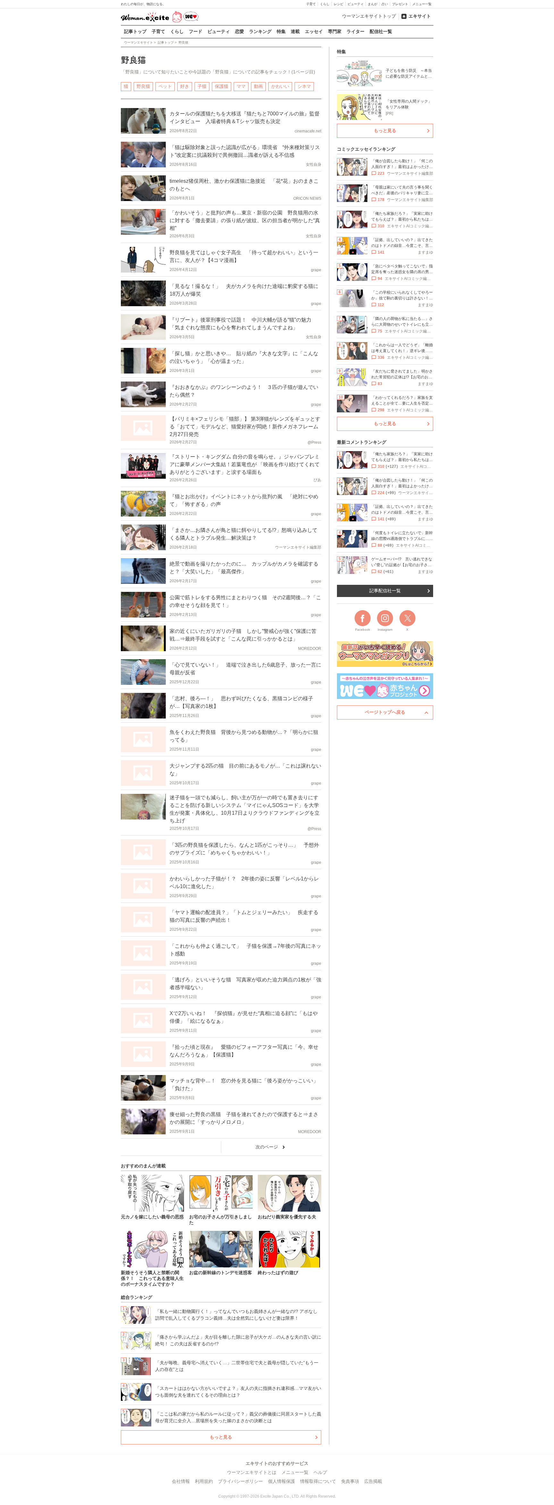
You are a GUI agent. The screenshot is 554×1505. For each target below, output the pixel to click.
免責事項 (350, 1481)
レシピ (338, 4)
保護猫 (221, 86)
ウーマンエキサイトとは (251, 1472)
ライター (356, 31)
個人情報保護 (281, 1481)
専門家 (334, 31)
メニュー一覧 (422, 4)
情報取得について (318, 1481)
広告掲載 (373, 1481)
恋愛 (239, 31)
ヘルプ (320, 1472)
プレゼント (400, 4)
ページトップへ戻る (385, 712)
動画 (258, 86)
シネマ (304, 86)
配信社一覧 (381, 31)
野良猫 (143, 86)
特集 (281, 31)
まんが (372, 4)
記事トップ (135, 31)
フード (195, 31)
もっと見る (221, 1437)
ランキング (260, 31)
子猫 (201, 86)
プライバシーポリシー (240, 1481)
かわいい (280, 86)
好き (184, 86)
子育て (311, 4)
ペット (165, 86)
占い (385, 4)
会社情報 (181, 1481)
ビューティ (356, 4)
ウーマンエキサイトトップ (369, 16)
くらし (325, 4)
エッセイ (314, 31)
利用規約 (204, 1481)
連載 (295, 31)
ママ (241, 86)
